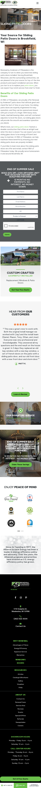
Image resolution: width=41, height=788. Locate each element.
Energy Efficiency (20, 648)
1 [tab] (18, 531)
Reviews (21, 709)
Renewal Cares (20, 702)
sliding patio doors (21, 127)
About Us (20, 695)
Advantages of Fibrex (20, 645)
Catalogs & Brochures (20, 677)
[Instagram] (21, 598)
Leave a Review (20, 394)
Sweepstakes (20, 722)
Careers (20, 726)
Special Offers (20, 715)
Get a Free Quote (20, 779)
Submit (7, 234)
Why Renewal (20, 641)
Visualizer (20, 684)
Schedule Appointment (34, 785)
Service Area (20, 705)
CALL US (21, 785)
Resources (21, 670)
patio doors (29, 85)
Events (20, 712)
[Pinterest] (26, 598)
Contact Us (21, 626)
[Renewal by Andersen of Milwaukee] (8, 3)
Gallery (20, 681)
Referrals (20, 719)
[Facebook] (15, 598)
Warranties (20, 655)
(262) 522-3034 (20, 619)
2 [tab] (22, 531)
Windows (20, 660)
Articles (20, 674)
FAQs (20, 687)
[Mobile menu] (37, 3)
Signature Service (20, 652)
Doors (20, 663)
